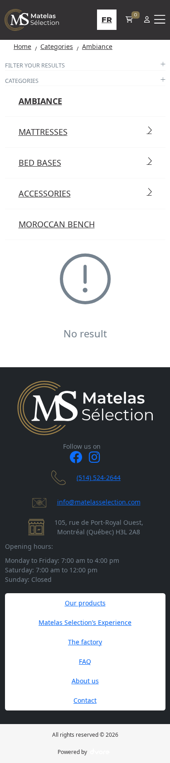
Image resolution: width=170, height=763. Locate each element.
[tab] (85, 66)
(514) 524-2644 (99, 477)
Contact (85, 700)
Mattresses (43, 131)
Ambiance (40, 101)
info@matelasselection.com (99, 502)
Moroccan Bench (57, 224)
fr (107, 19)
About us (85, 681)
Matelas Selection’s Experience (85, 622)
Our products (85, 603)
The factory (85, 642)
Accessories (45, 193)
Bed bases (40, 162)
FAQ (85, 661)
